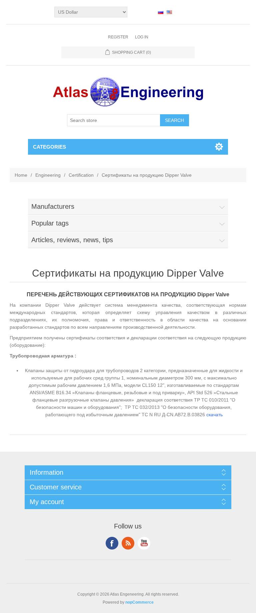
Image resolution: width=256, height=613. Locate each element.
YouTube (144, 543)
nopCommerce (139, 602)
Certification (81, 175)
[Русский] (161, 12)
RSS (128, 543)
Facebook (112, 543)
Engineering (48, 175)
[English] (169, 12)
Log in (141, 37)
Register (118, 37)
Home (21, 175)
